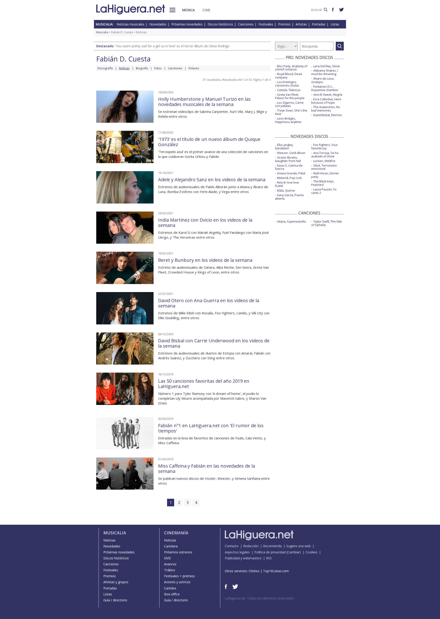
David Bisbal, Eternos (327, 115)
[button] (172, 10)
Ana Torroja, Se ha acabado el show (324, 154)
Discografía (105, 68)
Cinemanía (176, 532)
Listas (334, 24)
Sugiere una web (298, 546)
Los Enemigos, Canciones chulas (287, 83)
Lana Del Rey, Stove (326, 66)
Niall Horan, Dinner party (325, 175)
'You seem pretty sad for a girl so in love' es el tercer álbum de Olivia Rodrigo (172, 46)
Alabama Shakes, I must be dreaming (324, 72)
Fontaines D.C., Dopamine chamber (324, 88)
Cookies (311, 552)
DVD (167, 558)
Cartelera (171, 546)
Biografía (142, 68)
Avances (170, 564)
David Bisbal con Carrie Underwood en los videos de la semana (214, 343)
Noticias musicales (130, 24)
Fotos (158, 68)
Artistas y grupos (115, 582)
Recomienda (272, 546)
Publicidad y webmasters (243, 558)
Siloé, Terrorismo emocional (324, 167)
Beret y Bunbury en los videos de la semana (205, 260)
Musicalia (102, 32)
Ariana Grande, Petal (291, 173)
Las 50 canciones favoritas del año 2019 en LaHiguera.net (203, 383)
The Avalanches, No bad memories (325, 108)
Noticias (109, 540)
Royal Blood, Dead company (288, 75)
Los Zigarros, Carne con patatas (289, 104)
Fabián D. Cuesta (122, 32)
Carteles (170, 588)
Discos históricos (220, 24)
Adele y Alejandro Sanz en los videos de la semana (211, 179)
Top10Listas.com (276, 571)
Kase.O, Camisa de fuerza (288, 167)
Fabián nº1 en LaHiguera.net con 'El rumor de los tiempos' (211, 428)
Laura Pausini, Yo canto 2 (323, 191)
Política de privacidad (270, 552)
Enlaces (194, 68)
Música (188, 10)
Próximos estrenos (178, 552)
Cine (206, 10)
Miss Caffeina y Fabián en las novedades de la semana (206, 468)
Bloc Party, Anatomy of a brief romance (291, 68)
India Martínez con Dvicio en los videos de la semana (205, 222)
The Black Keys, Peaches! (322, 183)
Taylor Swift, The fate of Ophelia (326, 223)
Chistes (254, 571)
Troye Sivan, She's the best (291, 112)
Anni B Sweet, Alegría (327, 94)
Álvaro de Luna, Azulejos (322, 80)
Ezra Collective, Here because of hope (326, 101)
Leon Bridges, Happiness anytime (288, 120)
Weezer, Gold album (291, 153)
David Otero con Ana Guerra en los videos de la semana (208, 303)
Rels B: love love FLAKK (287, 184)
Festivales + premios (179, 576)
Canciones (245, 24)
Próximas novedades (187, 24)
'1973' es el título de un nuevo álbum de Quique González (209, 142)
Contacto (232, 546)
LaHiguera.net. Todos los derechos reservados (259, 598)
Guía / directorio (115, 600)
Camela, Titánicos (289, 90)
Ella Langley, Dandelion (284, 146)
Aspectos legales (237, 552)
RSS (269, 558)
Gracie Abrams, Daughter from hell (288, 159)
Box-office (172, 594)
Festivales (265, 24)
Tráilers (169, 570)
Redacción (250, 546)
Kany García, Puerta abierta (289, 197)
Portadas (318, 24)
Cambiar (293, 552)
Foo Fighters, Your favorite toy (324, 146)
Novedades (157, 24)
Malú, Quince (286, 190)
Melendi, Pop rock (289, 178)
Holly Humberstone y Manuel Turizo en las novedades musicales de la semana (204, 101)
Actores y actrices (177, 582)
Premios (284, 24)
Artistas (301, 24)
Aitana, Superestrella (291, 221)
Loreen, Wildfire (324, 161)
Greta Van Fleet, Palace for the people (290, 96)
